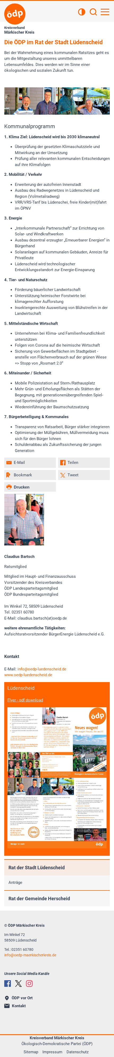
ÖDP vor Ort (22, 998)
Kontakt (19, 1006)
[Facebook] (7, 983)
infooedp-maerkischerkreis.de (30, 955)
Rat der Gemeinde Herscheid (39, 898)
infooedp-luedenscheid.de (41, 669)
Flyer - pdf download (25, 700)
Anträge (15, 882)
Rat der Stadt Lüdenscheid (36, 867)
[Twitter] (18, 983)
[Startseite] (14, 14)
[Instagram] (29, 983)
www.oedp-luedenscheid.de (28, 675)
